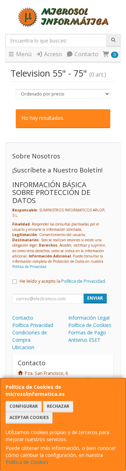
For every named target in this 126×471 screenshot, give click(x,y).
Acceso (52, 54)
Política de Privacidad (29, 266)
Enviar (95, 298)
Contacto (85, 54)
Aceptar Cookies (29, 417)
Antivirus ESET (84, 339)
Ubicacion (23, 347)
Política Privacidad (32, 325)
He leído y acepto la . (63, 281)
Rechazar (58, 406)
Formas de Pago (87, 332)
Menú (23, 54)
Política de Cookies (27, 462)
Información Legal (89, 317)
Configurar (23, 406)
